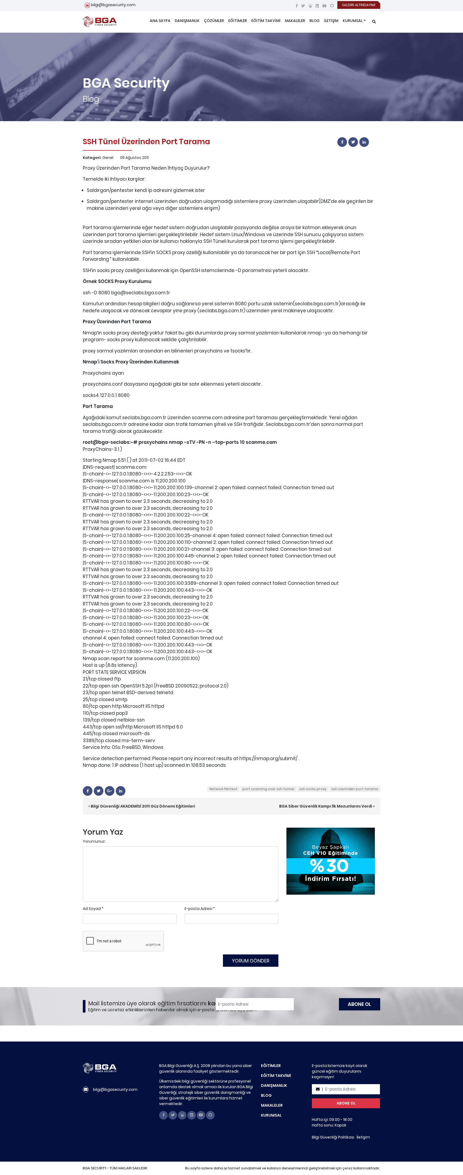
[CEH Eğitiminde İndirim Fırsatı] (330, 860)
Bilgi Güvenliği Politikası (333, 1137)
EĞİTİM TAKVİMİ (266, 20)
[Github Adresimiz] (332, 6)
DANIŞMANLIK (187, 20)
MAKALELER (295, 20)
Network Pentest (223, 789)
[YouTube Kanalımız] (324, 6)
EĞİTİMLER (237, 20)
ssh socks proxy (312, 789)
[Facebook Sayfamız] (296, 6)
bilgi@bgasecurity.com (113, 5)
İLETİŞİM (331, 20)
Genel (107, 157)
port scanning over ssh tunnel (268, 789)
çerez (347, 1168)
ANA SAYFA (160, 20)
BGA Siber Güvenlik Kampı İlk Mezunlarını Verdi (325, 806)
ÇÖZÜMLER (214, 20)
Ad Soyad (92, 908)
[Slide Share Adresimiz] (310, 6)
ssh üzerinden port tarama (354, 789)
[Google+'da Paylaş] (109, 791)
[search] (374, 22)
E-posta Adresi (198, 908)
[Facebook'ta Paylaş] (342, 142)
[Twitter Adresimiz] (303, 6)
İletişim (363, 1137)
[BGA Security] (100, 21)
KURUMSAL (353, 20)
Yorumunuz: (94, 841)
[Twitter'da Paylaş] (353, 142)
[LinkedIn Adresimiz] (317, 6)
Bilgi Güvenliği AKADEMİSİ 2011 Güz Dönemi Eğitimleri (143, 806)
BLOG (314, 20)
